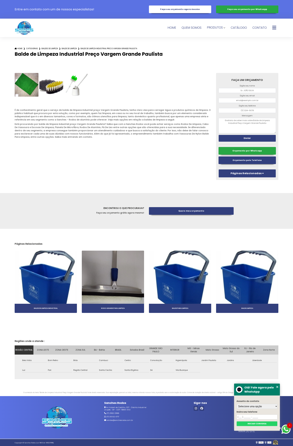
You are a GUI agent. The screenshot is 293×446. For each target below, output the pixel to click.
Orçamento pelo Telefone (247, 160)
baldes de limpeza (50, 48)
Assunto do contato (248, 401)
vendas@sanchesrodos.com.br (119, 420)
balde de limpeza (69, 48)
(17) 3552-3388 (112, 413)
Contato (259, 27)
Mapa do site (246, 431)
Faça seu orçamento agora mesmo (180, 9)
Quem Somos (191, 27)
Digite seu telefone (247, 105)
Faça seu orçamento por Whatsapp (247, 9)
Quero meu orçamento (191, 211)
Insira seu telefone (247, 411)
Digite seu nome (247, 85)
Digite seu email (247, 95)
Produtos (215, 27)
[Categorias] (274, 27)
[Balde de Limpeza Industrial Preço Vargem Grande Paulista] (26, 85)
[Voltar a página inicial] (24, 28)
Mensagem (247, 115)
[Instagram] (196, 408)
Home (172, 27)
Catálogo (239, 27)
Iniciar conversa (257, 423)
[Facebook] (201, 408)
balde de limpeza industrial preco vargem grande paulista (109, 48)
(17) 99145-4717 (112, 416)
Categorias (32, 48)
